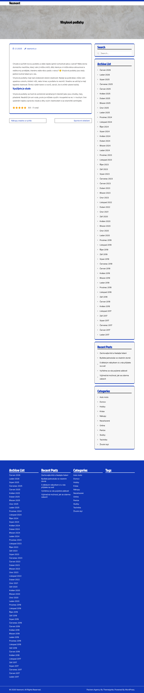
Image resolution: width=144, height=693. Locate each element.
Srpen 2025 (104, 79)
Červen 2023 (105, 183)
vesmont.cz (31, 48)
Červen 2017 (105, 330)
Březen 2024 (105, 145)
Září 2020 (104, 216)
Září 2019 (103, 254)
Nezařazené (105, 421)
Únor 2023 (104, 197)
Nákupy (103, 416)
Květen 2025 (105, 94)
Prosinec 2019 (105, 240)
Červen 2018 (105, 301)
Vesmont (14, 3)
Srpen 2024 (105, 131)
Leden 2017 (104, 335)
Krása (102, 411)
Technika (103, 440)
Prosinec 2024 (106, 117)
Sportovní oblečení (82, 121)
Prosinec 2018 (105, 287)
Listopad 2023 (106, 160)
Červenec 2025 (106, 84)
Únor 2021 (104, 212)
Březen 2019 (105, 278)
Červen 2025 (105, 89)
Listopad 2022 (106, 202)
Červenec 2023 (106, 179)
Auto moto (104, 397)
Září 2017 (103, 316)
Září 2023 (104, 169)
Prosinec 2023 (106, 155)
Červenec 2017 (106, 325)
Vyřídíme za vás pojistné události (113, 371)
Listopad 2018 (105, 292)
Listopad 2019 (105, 245)
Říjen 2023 (104, 164)
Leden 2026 (105, 75)
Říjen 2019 (104, 249)
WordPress (129, 689)
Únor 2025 (104, 108)
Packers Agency (93, 689)
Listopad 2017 (105, 311)
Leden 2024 (105, 150)
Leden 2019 (104, 283)
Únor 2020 (104, 231)
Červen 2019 (105, 268)
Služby (102, 435)
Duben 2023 (105, 188)
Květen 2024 (105, 136)
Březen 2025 (105, 103)
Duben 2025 (105, 98)
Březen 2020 (105, 226)
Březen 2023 (105, 193)
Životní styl (104, 444)
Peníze (102, 430)
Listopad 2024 (106, 122)
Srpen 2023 (105, 174)
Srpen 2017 (104, 320)
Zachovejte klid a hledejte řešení (113, 353)
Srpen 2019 (104, 259)
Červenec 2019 (106, 264)
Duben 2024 (105, 141)
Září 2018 (103, 297)
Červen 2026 (105, 70)
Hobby (102, 406)
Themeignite (108, 689)
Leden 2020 (105, 235)
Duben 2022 (105, 207)
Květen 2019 (105, 273)
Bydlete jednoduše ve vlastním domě (115, 358)
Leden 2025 (105, 112)
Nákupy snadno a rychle (21, 121)
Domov (103, 402)
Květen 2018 (105, 306)
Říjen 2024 (104, 127)
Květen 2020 (105, 221)
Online (102, 425)
